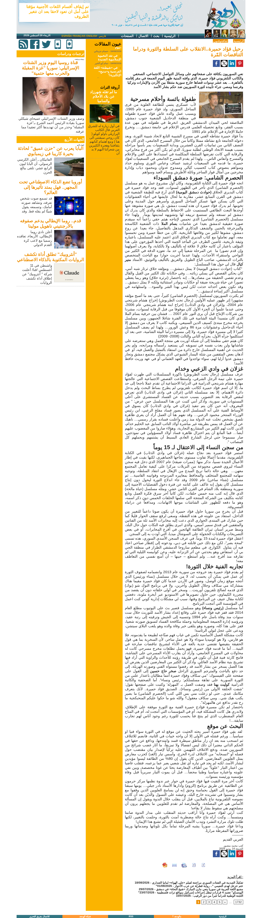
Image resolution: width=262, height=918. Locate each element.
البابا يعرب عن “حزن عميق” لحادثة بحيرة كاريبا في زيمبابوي (51, 151)
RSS (131, 916)
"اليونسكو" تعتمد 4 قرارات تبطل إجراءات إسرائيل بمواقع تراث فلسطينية (190, 892)
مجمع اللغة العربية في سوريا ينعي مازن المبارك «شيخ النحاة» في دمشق (199, 889)
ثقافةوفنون (220, 41)
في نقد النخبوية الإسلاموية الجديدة (109, 52)
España (67, 36)
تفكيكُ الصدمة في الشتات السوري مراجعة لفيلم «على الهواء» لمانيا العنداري (197, 882)
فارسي (102, 36)
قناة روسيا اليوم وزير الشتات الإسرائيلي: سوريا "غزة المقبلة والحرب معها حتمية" (50, 68)
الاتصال (143, 36)
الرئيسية (170, 36)
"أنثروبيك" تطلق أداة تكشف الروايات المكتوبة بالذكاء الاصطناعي (50, 257)
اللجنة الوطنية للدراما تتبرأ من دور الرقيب (218, 895)
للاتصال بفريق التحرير (39, 916)
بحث (156, 36)
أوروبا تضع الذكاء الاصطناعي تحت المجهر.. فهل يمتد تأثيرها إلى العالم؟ (50, 187)
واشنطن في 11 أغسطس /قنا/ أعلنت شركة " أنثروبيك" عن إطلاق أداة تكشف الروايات (37, 274)
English (91, 36)
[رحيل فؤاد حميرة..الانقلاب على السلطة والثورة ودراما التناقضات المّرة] (221, 92)
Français (79, 36)
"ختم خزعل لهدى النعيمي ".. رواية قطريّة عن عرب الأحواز (199, 886)
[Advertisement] (51, 316)
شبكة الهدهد (85, 916)
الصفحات (127, 36)
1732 (238, 902)
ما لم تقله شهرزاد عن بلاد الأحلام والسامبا (103, 96)
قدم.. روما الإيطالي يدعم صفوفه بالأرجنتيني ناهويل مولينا (50, 223)
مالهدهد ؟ (176, 916)
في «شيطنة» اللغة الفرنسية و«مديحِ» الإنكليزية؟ (107, 66)
